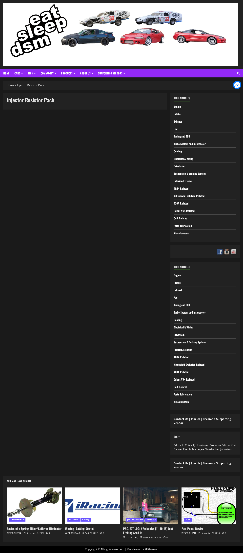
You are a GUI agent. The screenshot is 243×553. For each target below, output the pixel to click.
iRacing (85, 519)
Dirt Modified (17, 519)
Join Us (195, 419)
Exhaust (178, 121)
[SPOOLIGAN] (15, 533)
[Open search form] (238, 73)
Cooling (178, 151)
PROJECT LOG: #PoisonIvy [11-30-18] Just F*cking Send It (148, 530)
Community (47, 73)
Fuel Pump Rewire (192, 528)
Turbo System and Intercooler (190, 144)
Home (6, 73)
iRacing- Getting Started (79, 528)
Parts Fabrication (183, 226)
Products (67, 73)
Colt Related (180, 218)
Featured (73, 519)
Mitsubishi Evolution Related (189, 196)
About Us (85, 73)
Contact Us (181, 419)
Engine (177, 107)
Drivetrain (179, 166)
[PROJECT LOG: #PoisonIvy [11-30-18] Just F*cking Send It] (150, 505)
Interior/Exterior (183, 181)
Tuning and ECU (182, 136)
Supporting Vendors (110, 73)
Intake (177, 114)
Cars (17, 73)
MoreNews (133, 549)
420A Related (181, 203)
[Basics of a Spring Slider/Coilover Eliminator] (34, 505)
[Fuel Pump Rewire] (209, 505)
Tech (30, 73)
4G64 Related (181, 188)
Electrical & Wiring (183, 159)
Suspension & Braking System (190, 174)
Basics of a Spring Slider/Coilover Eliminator (34, 528)
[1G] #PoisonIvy (135, 519)
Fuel (176, 129)
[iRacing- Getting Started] (92, 505)
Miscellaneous (181, 233)
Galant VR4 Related (184, 211)
